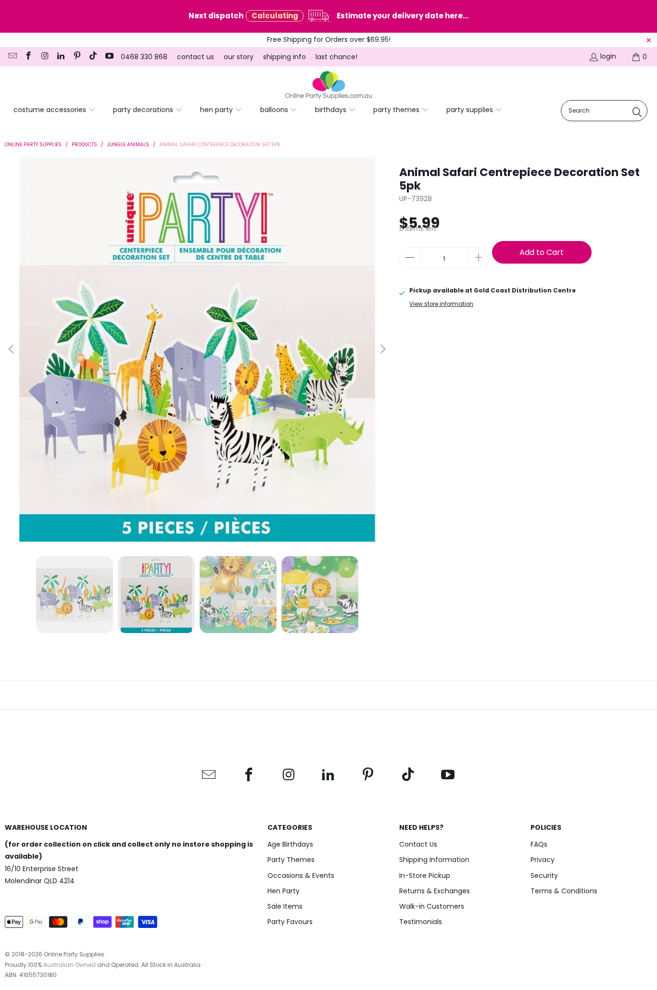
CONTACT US (195, 56)
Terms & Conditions (564, 891)
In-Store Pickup (424, 875)
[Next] (382, 349)
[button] (55, 110)
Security (544, 875)
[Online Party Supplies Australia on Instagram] (44, 57)
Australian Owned (69, 965)
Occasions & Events (300, 875)
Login (608, 56)
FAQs (539, 844)
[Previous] (12, 349)
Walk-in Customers (431, 906)
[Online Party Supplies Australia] (328, 85)
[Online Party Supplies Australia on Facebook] (28, 57)
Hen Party (283, 891)
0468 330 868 (144, 56)
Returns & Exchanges (434, 891)
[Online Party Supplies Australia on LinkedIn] (60, 57)
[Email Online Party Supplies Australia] (12, 57)
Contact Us (418, 844)
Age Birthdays (290, 844)
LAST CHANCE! (336, 56)
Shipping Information (434, 859)
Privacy (543, 859)
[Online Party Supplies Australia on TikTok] (93, 57)
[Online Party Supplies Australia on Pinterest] (76, 57)
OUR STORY (238, 56)
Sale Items (285, 906)
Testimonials (420, 922)
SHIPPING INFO (284, 56)
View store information (441, 304)
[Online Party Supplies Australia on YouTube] (109, 57)
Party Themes (291, 859)
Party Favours (290, 922)
